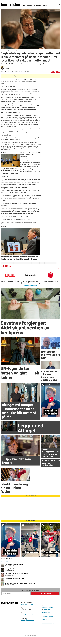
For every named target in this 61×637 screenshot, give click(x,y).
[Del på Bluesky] (59, 72)
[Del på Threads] (57, 72)
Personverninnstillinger (48, 623)
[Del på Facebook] (52, 72)
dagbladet (16, 263)
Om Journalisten (46, 612)
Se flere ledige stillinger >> (30, 285)
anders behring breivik (26, 263)
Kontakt (45, 5)
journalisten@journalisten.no (28, 615)
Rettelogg (44, 619)
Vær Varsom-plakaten (47, 607)
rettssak (47, 263)
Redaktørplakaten (48, 609)
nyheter (42, 263)
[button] (2, 269)
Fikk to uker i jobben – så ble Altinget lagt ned (17, 573)
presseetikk (53, 263)
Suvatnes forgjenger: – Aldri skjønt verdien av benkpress (20, 583)
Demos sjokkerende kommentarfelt (14, 578)
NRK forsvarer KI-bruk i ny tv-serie (14, 564)
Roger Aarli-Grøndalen (27, 604)
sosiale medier (35, 263)
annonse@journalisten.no (27, 620)
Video (23, 5)
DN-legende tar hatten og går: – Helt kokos (16, 569)
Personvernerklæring (47, 616)
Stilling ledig (37, 5)
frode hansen (10, 263)
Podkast (29, 5)
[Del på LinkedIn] (54, 72)
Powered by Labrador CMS (30, 635)
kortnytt (3, 263)
